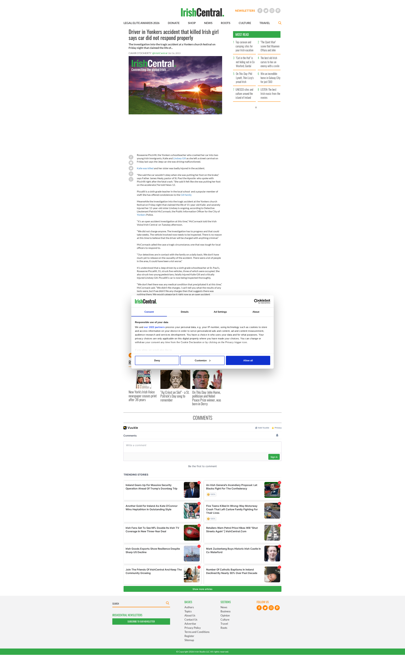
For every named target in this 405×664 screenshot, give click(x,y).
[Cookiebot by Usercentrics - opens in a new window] (256, 301)
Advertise (190, 623)
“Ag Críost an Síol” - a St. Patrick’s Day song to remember (174, 396)
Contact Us (190, 619)
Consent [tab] (149, 311)
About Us (189, 615)
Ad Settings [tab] (220, 311)
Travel (224, 623)
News (224, 607)
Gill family (186, 194)
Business (226, 611)
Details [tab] (185, 311)
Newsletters (245, 10)
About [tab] (255, 311)
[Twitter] (265, 10)
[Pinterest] (277, 10)
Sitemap (189, 640)
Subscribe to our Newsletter (141, 621)
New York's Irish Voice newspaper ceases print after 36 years (143, 395)
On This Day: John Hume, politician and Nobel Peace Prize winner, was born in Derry (206, 398)
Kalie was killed (145, 168)
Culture (225, 619)
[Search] (279, 23)
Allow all (248, 360)
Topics (188, 611)
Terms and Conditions (196, 632)
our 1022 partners (154, 327)
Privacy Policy (192, 627)
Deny (157, 360)
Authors (189, 607)
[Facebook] (259, 10)
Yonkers (141, 214)
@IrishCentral (159, 53)
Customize (201, 360)
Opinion (225, 615)
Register (189, 636)
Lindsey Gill (179, 158)
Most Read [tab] (242, 34)
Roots (224, 627)
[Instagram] (271, 10)
